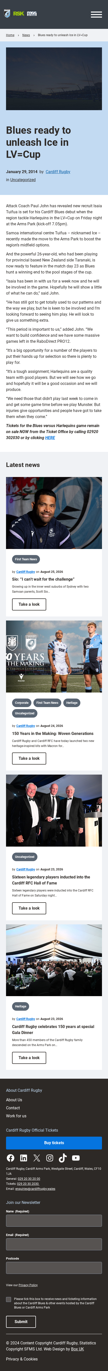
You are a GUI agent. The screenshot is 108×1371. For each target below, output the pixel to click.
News (26, 35)
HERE (50, 437)
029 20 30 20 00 (29, 1179)
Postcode (12, 1258)
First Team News (26, 559)
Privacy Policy (28, 1285)
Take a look (32, 606)
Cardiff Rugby (58, 171)
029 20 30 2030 (28, 1184)
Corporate (21, 703)
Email (17, 1235)
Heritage (71, 703)
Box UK (77, 1349)
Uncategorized (23, 179)
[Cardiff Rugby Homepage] (20, 14)
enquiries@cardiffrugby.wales (35, 1189)
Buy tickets (54, 1142)
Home (10, 35)
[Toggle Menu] (96, 14)
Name (17, 1211)
